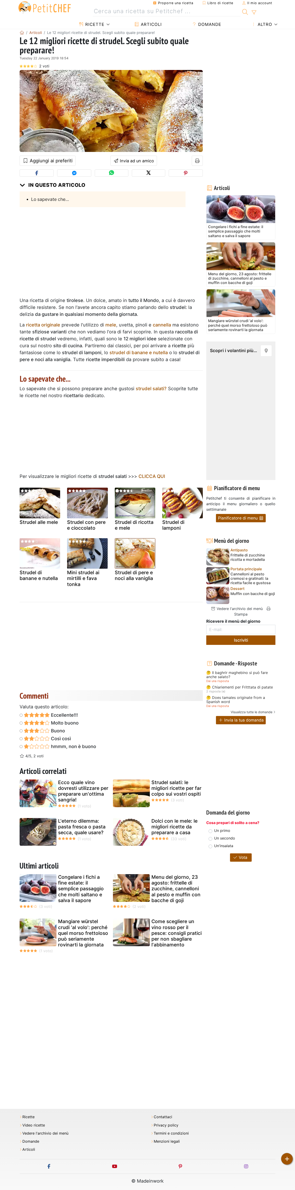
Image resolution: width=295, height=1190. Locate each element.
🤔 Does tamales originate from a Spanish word (235, 700)
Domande (209, 24)
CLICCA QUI (152, 476)
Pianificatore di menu (238, 518)
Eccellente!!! (64, 715)
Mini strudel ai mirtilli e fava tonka (83, 578)
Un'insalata (223, 845)
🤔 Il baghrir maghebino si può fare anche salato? (237, 675)
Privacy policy (166, 1125)
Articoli (150, 24)
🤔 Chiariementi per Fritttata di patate (239, 687)
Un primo (222, 830)
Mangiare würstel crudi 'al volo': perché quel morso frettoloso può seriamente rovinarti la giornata (83, 933)
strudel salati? (151, 388)
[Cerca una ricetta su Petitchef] (245, 11)
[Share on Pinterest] (186, 173)
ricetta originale (43, 325)
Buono (57, 731)
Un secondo (224, 838)
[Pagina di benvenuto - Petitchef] (22, 32)
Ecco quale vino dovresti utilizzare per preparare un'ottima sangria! (83, 791)
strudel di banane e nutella (138, 352)
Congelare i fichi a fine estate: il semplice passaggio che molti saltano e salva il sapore (81, 888)
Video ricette (33, 1125)
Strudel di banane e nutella (39, 575)
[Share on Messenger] (74, 173)
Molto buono (64, 723)
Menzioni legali (167, 1141)
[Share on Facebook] (37, 173)
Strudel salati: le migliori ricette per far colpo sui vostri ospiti (176, 788)
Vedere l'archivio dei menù (239, 608)
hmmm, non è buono (73, 746)
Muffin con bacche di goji (252, 594)
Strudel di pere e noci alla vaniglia (134, 575)
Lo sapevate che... (50, 199)
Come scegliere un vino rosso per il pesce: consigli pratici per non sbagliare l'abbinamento (176, 933)
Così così (60, 738)
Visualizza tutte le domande (251, 712)
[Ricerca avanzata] (254, 12)
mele (110, 325)
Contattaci (163, 1117)
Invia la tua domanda (243, 720)
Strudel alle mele (39, 522)
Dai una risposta (217, 681)
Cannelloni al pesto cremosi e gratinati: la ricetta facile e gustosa (250, 578)
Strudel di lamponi (173, 525)
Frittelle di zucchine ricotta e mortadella (247, 557)
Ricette (94, 24)
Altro (264, 24)
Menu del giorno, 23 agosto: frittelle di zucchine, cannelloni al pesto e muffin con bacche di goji (176, 888)
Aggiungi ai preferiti (50, 160)
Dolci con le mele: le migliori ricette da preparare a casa (174, 826)
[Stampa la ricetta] (197, 161)
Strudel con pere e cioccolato (86, 525)
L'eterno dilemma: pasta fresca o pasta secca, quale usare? (82, 826)
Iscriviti (241, 640)
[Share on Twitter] (148, 173)
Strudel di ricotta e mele (134, 525)
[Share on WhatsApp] (111, 173)
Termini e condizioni (171, 1133)
